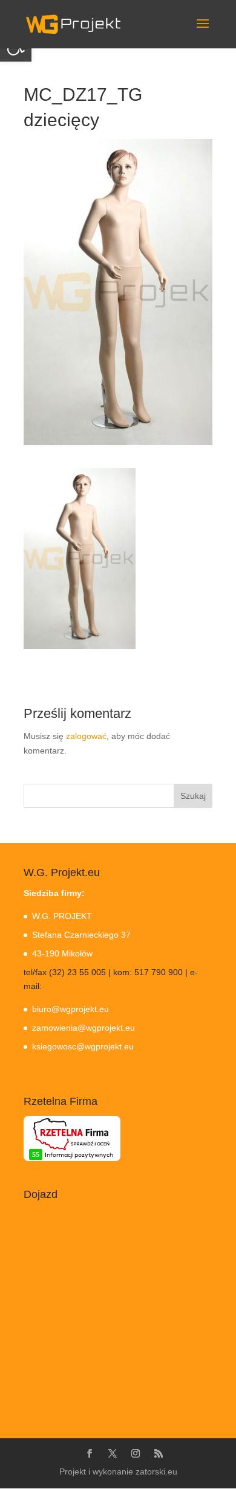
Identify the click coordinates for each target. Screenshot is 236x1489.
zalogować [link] (86, 736)
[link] (73, 23)
